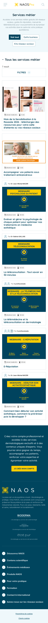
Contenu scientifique (17, 560)
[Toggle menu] (5, 4)
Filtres (21, 72)
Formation (12, 588)
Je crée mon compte (24, 469)
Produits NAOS (14, 574)
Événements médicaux (18, 567)
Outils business (31, 37)
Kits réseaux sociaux (24, 44)
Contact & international (18, 595)
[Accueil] (24, 4)
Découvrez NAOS (15, 553)
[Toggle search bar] (43, 4)
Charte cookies (24, 618)
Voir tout (14, 37)
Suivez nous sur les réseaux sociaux (25, 602)
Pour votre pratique (16, 581)
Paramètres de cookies (24, 614)
